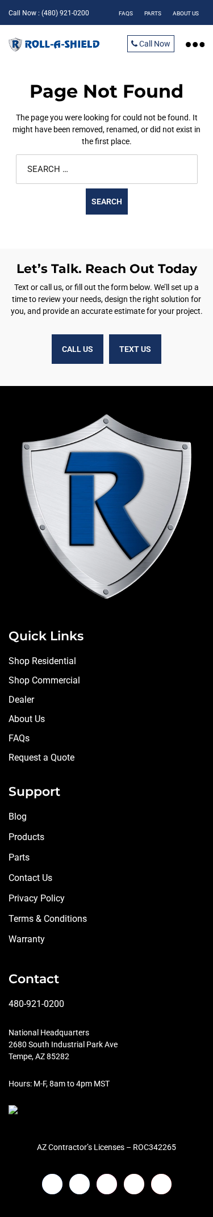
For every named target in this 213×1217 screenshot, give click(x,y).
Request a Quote (41, 757)
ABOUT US (186, 13)
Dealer (21, 699)
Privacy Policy (37, 898)
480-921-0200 (36, 1003)
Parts (19, 857)
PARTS (152, 13)
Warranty (27, 939)
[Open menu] (195, 43)
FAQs (19, 738)
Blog (18, 816)
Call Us (77, 349)
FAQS (126, 13)
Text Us (135, 349)
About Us (27, 719)
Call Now (153, 43)
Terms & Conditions (48, 918)
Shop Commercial (44, 680)
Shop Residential (42, 661)
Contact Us (30, 877)
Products (26, 837)
